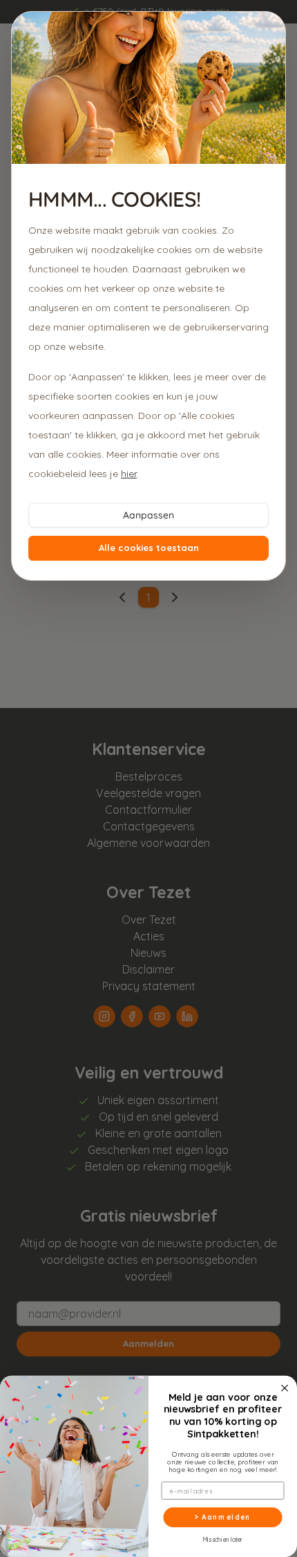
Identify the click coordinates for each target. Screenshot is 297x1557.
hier (129, 473)
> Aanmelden (223, 1517)
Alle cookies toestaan (149, 547)
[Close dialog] (284, 1388)
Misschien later (222, 1539)
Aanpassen (148, 515)
